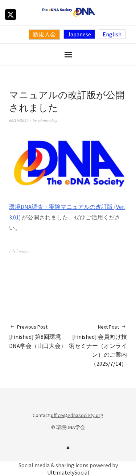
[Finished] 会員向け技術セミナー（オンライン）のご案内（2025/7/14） (98, 345)
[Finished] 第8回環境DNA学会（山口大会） (37, 336)
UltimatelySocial (68, 472)
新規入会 (44, 34)
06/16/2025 (19, 120)
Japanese (79, 34)
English (112, 34)
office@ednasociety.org (77, 415)
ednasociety (47, 120)
